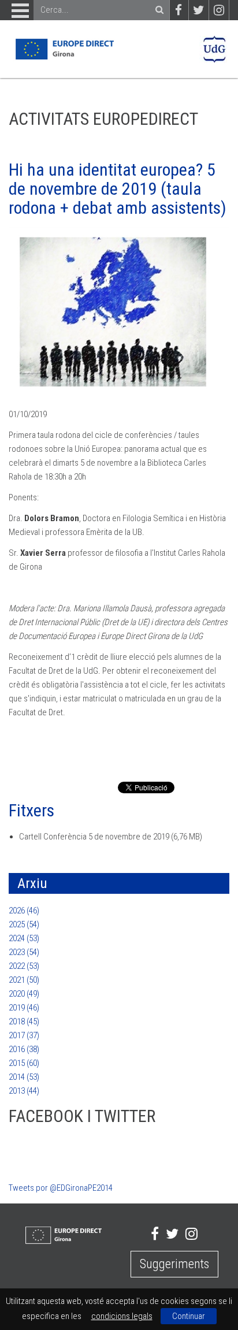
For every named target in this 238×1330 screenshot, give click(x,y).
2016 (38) (24, 1049)
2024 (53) (24, 938)
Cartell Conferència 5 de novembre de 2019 (94, 836)
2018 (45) (24, 1021)
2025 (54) (24, 924)
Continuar (188, 1316)
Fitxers (31, 810)
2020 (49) (24, 994)
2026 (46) (24, 910)
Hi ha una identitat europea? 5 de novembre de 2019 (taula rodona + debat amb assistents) (117, 188)
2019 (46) (24, 1007)
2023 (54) (24, 952)
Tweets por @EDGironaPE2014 (61, 1188)
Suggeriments (174, 1264)
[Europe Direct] (64, 48)
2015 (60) (24, 1063)
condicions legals (122, 1316)
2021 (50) (24, 980)
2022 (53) (24, 966)
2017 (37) (24, 1035)
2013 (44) (24, 1091)
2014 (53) (24, 1077)
